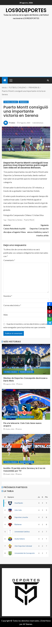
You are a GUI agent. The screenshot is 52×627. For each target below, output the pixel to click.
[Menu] (10, 80)
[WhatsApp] (49, 319)
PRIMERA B (23, 102)
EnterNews (46, 620)
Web (5, 315)
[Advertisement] (26, 50)
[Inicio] (4, 80)
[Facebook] (49, 304)
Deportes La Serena (15, 220)
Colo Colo (18, 510)
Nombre (7, 296)
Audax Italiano (20, 539)
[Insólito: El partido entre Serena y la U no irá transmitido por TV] (26, 449)
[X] (49, 308)
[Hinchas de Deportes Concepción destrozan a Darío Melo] (26, 359)
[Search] (47, 80)
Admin (12, 123)
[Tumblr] (49, 315)
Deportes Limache (21, 517)
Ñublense (18, 524)
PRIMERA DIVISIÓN (26, 372)
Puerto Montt (29, 220)
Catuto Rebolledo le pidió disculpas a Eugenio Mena (14, 228)
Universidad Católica (22, 532)
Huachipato (19, 503)
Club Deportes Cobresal (23, 546)
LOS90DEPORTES (26, 10)
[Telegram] (49, 323)
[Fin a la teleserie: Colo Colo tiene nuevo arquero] (26, 404)
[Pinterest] (49, 312)
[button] (10, 80)
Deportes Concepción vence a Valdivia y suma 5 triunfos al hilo (38, 230)
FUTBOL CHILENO (11, 102)
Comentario (9, 260)
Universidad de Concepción (25, 553)
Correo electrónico (12, 305)
